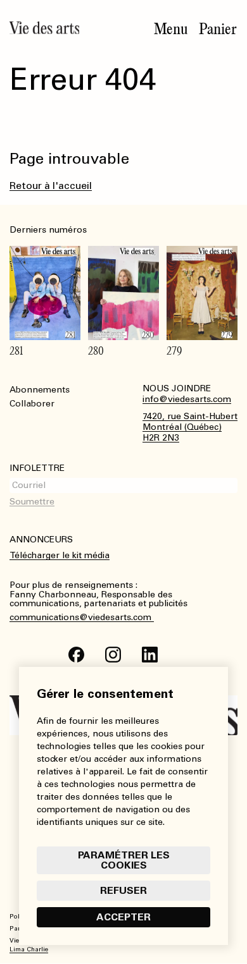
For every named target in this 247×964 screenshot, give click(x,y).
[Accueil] (44, 27)
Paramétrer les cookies (124, 860)
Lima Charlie (29, 949)
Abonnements (40, 389)
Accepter (123, 917)
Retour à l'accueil (51, 186)
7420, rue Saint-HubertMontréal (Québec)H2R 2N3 (190, 427)
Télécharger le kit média (60, 555)
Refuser (123, 890)
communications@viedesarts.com (82, 617)
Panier (218, 29)
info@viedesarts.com (186, 399)
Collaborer (32, 403)
